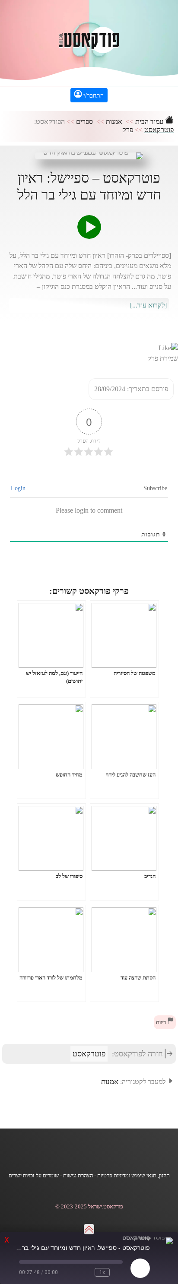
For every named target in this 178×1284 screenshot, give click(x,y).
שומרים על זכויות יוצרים (34, 1176)
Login (19, 488)
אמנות (114, 121)
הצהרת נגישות (78, 1176)
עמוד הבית (150, 121)
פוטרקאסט (159, 129)
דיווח (161, 1022)
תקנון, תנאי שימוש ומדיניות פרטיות (133, 1176)
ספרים (84, 121)
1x (102, 1272)
